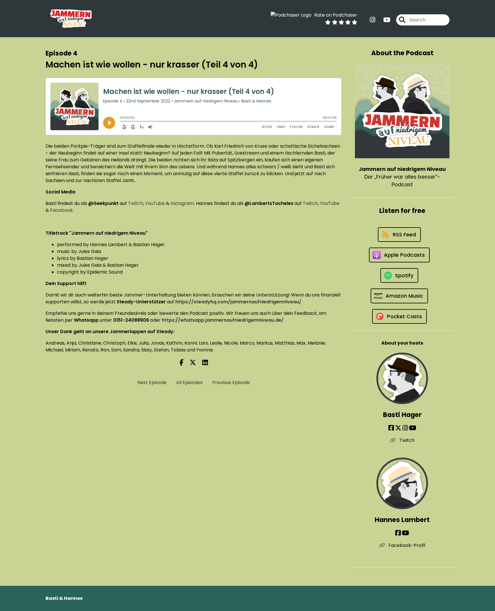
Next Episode (152, 382)
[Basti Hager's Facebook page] (391, 428)
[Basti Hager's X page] (398, 428)
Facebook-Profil (406, 545)
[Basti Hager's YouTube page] (412, 428)
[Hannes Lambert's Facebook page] (398, 533)
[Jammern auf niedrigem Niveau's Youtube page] (383, 19)
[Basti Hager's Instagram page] (405, 428)
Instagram (182, 203)
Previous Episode (231, 382)
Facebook (61, 210)
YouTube (155, 203)
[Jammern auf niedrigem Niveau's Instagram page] (372, 19)
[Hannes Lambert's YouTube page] (405, 533)
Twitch (135, 203)
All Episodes (189, 382)
